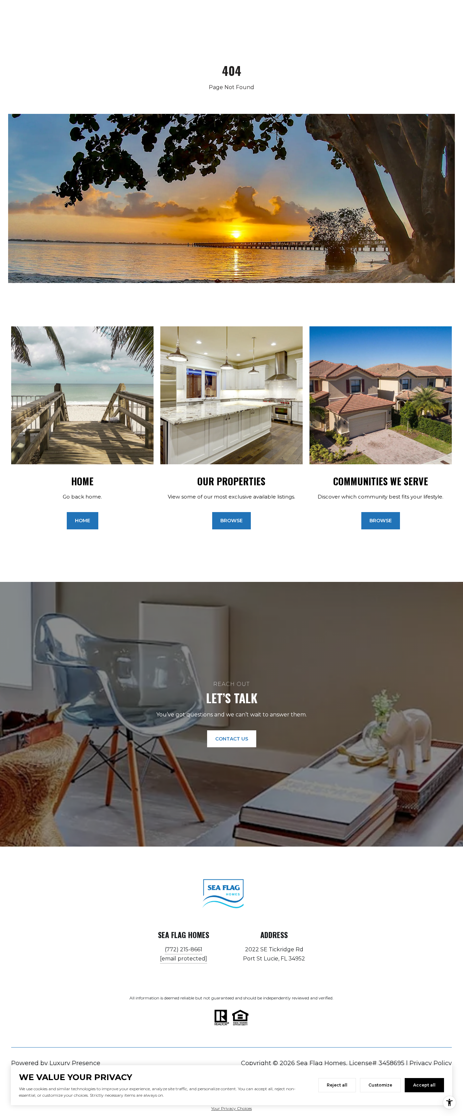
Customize (380, 1085)
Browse (231, 521)
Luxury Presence (74, 1063)
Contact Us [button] (231, 739)
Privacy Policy (430, 1063)
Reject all (337, 1085)
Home (82, 521)
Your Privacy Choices (231, 1108)
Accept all (424, 1085)
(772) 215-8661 (183, 949)
